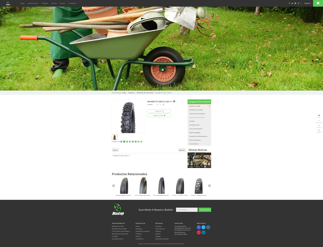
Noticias (62, 3)
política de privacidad (161, 239)
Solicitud (54, 3)
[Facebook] (290, 3)
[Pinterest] (299, 3)
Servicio (138, 236)
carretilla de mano (117, 239)
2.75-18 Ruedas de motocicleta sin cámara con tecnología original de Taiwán (142, 195)
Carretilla (115, 236)
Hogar (23, 3)
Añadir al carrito (158, 115)
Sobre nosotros (160, 229)
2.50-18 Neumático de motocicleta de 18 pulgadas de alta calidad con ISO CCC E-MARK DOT (161, 195)
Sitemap (157, 236)
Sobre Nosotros (33, 3)
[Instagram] (296, 3)
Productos (44, 3)
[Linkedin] (293, 3)
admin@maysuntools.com (182, 230)
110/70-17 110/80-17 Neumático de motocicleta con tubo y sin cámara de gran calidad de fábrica (180, 195)
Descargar (139, 229)
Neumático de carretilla (119, 229)
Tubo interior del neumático (121, 231)
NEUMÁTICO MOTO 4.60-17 (121, 155)
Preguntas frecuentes (142, 231)
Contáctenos (72, 3)
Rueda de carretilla (118, 226)
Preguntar (158, 111)
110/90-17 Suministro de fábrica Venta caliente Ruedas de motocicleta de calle (198, 195)
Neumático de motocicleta (120, 234)
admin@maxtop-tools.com (182, 228)
